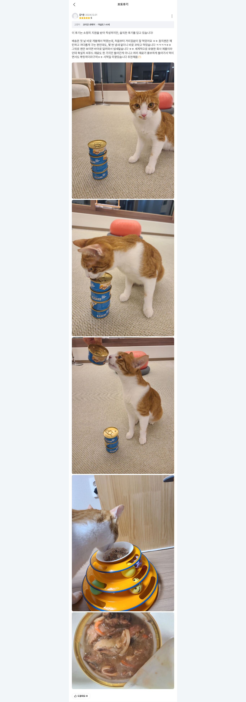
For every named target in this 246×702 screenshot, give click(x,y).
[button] (75, 16)
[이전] (74, 4)
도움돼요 (82, 696)
